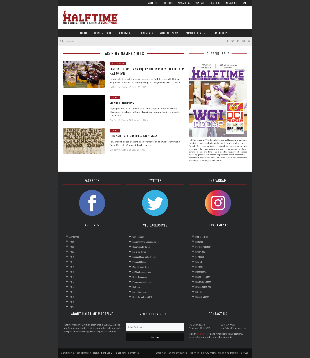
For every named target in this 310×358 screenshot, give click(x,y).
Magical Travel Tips (140, 266)
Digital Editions (201, 236)
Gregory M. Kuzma (119, 120)
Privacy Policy (208, 353)
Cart (245, 2)
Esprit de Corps (117, 64)
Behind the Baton (202, 276)
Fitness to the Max (203, 286)
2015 (71, 281)
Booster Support (202, 296)
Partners (168, 2)
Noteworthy (200, 251)
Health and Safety (203, 281)
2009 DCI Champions (122, 103)
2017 (71, 291)
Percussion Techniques (141, 282)
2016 (71, 286)
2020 (71, 306)
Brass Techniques (139, 277)
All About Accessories (141, 272)
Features (115, 97)
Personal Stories (139, 261)
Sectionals (199, 256)
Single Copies (222, 33)
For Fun (198, 291)
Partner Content (196, 33)
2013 (71, 271)
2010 (71, 256)
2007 (71, 241)
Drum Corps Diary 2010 (142, 297)
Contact (200, 2)
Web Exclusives (169, 33)
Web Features (138, 236)
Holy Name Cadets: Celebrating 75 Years (134, 136)
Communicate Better (141, 246)
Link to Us (215, 2)
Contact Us (204, 333)
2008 (71, 246)
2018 (71, 296)
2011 (71, 261)
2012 (71, 266)
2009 (71, 251)
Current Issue (103, 33)
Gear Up (198, 261)
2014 (71, 276)
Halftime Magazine (119, 87)
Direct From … (201, 271)
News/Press (184, 2)
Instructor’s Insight (140, 292)
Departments (145, 33)
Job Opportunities (177, 353)
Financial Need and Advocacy (144, 256)
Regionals (199, 266)
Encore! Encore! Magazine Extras (145, 241)
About (83, 33)
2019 (71, 301)
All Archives (74, 236)
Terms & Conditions (228, 353)
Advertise (153, 2)
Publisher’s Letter (203, 246)
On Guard (136, 287)
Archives (124, 33)
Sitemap (245, 353)
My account (232, 2)
